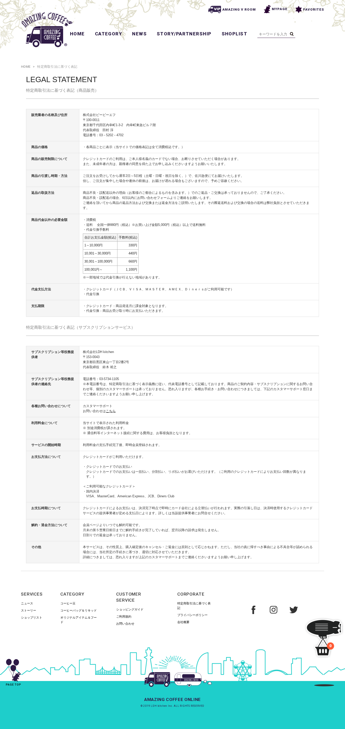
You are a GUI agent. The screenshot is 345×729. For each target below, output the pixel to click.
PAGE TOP (13, 684)
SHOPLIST (235, 33)
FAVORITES (313, 9)
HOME (77, 33)
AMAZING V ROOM (239, 9)
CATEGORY (108, 33)
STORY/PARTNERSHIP (184, 33)
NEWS (139, 33)
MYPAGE (279, 9)
